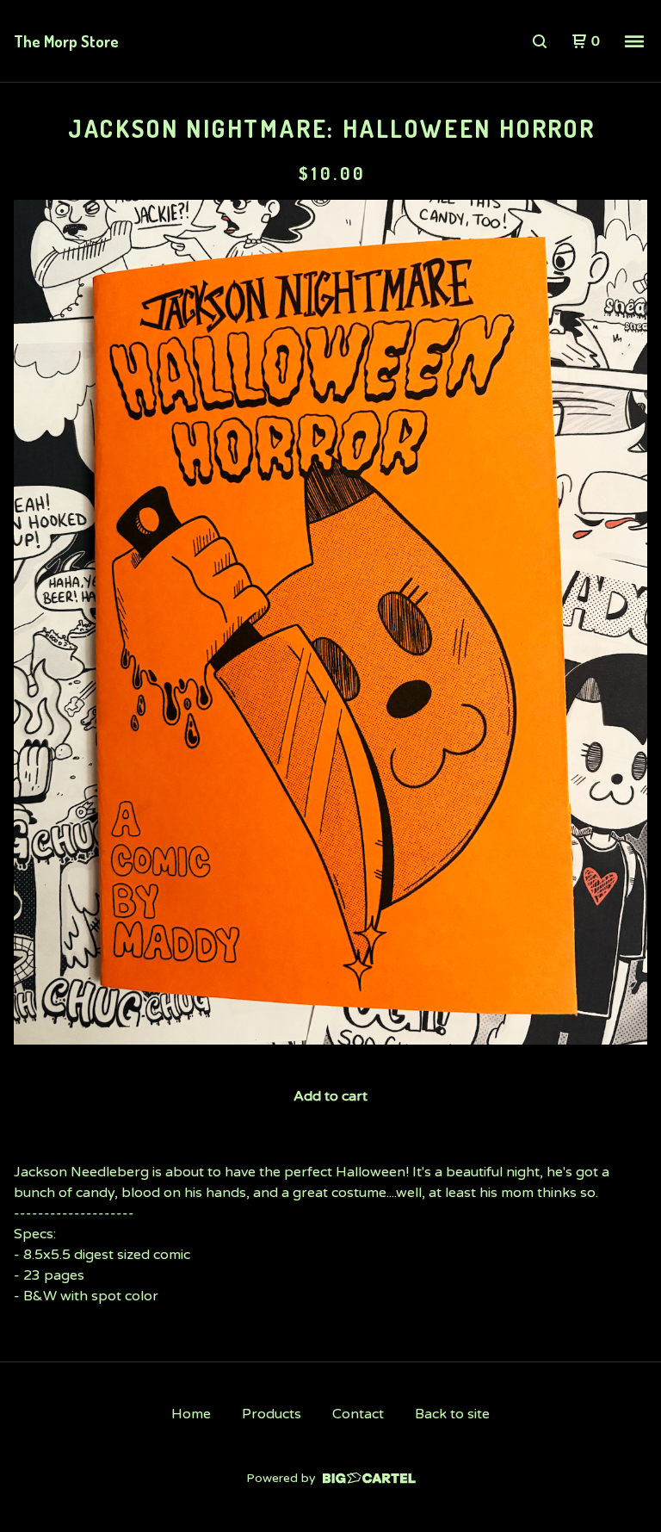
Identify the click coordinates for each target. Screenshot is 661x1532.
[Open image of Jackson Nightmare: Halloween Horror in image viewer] (330, 622)
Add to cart (330, 1096)
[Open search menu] (539, 41)
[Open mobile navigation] (634, 41)
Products (271, 1414)
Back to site (452, 1414)
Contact (358, 1414)
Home (191, 1414)
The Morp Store (66, 41)
